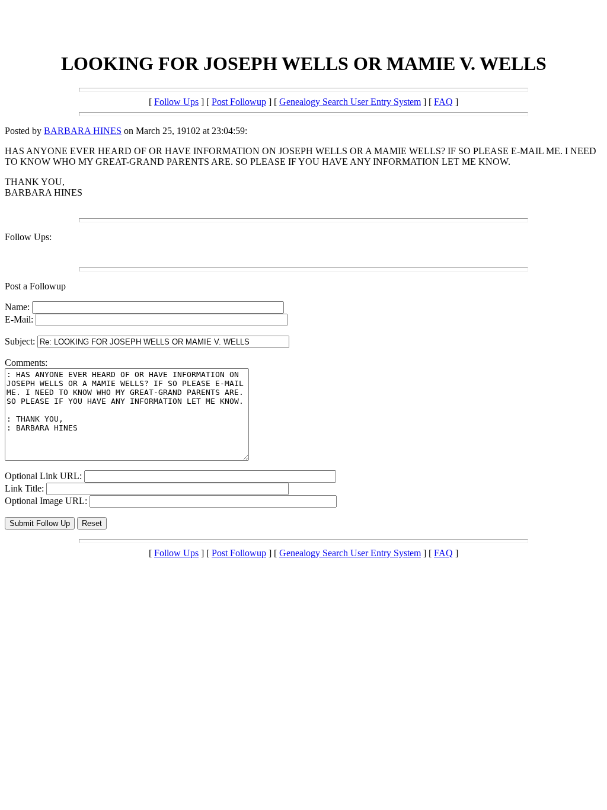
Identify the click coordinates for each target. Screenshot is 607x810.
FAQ (443, 102)
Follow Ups (176, 102)
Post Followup (239, 102)
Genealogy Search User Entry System (350, 102)
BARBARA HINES (83, 131)
